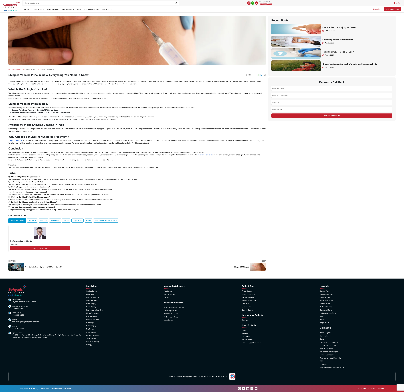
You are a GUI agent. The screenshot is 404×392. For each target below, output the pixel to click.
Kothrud (43, 220)
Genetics (167, 297)
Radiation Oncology (93, 335)
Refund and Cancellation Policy (331, 358)
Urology (89, 345)
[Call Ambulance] (249, 3)
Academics (168, 291)
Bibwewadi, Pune (326, 310)
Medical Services (248, 297)
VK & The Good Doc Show (251, 343)
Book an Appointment (40, 248)
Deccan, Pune (324, 291)
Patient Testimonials (249, 300)
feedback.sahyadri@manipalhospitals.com (25, 322)
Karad (88, 220)
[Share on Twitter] (264, 75)
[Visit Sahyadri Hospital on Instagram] (239, 388)
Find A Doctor (107, 9)
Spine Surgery (91, 338)
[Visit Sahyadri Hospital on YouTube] (256, 388)
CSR (321, 361)
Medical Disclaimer (376, 388)
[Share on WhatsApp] (257, 75)
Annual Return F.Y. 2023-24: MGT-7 (332, 367)
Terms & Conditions (327, 355)
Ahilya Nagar (324, 323)
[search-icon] (176, 3)
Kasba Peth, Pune (326, 307)
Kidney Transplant (92, 313)
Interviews (245, 333)
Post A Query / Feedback (329, 342)
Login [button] (398, 3)
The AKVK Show (247, 340)
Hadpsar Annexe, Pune (328, 313)
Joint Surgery (169, 320)
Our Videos (246, 336)
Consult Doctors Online (328, 345)
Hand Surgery (91, 304)
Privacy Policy (363, 388)
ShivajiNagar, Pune (326, 294)
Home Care (377, 9)
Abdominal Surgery (171, 314)
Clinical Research (170, 294)
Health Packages (53, 9)
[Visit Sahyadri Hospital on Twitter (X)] (243, 388)
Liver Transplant (91, 316)
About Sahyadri (325, 333)
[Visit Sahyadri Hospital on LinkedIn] (247, 388)
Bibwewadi (55, 220)
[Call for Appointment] (256, 3)
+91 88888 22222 (265, 4)
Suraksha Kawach (248, 307)
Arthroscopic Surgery (171, 317)
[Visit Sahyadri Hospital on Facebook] (251, 388)
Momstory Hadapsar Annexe (106, 220)
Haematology (91, 307)
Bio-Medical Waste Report (329, 352)
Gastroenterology (92, 297)
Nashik (66, 220)
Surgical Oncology (92, 342)
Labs (79, 9)
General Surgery (92, 300)
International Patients (91, 9)
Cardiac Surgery (92, 291)
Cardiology (90, 294)
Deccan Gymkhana (17, 220)
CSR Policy (324, 364)
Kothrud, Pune (325, 304)
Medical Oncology (92, 319)
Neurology (90, 323)
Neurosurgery (91, 326)
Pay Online (245, 304)
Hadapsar (32, 220)
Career (322, 339)
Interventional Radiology (94, 310)
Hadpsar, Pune (325, 297)
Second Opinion (247, 310)
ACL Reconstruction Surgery (174, 307)
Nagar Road (77, 220)
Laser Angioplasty (170, 311)
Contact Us (324, 336)
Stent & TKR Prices (326, 348)
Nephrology (90, 329)
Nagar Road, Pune (326, 300)
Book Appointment (392, 9)
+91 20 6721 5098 (18, 328)
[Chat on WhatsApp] (252, 3)
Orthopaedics (91, 332)
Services (245, 320)
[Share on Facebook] (254, 75)
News (244, 330)
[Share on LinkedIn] (261, 75)
